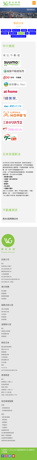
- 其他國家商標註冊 (6, 410)
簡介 (2, 263)
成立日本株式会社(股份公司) (18, 36)
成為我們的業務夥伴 (7, 438)
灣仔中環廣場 (5, 309)
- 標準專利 (4, 419)
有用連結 (3, 298)
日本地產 (21, 33)
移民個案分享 (13, 33)
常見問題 (3, 319)
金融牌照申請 (5, 430)
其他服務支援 (5, 333)
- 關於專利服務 (5, 417)
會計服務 (3, 291)
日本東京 (3, 314)
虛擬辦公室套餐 (5, 331)
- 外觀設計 (4, 425)
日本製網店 (4, 33)
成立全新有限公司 (6, 269)
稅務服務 (3, 293)
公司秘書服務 (5, 274)
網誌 (27, 33)
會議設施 (3, 317)
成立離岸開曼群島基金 (7, 432)
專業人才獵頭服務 (6, 435)
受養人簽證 (4, 387)
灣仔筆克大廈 (5, 311)
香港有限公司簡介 (6, 266)
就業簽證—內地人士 (7, 389)
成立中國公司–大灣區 (7, 282)
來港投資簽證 (5, 384)
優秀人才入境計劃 (6, 392)
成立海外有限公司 (6, 276)
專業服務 (24, 30)
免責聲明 (4, 450)
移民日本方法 (16, 30)
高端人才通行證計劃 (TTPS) (9, 395)
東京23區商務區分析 (10, 219)
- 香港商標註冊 (5, 408)
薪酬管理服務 (5, 296)
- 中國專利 (4, 427)
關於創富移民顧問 (6, 30)
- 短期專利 (4, 422)
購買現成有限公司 (6, 271)
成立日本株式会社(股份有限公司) (10, 279)
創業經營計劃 (32, 30)
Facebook (32, 33)
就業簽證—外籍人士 (7, 382)
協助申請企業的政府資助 (8, 440)
